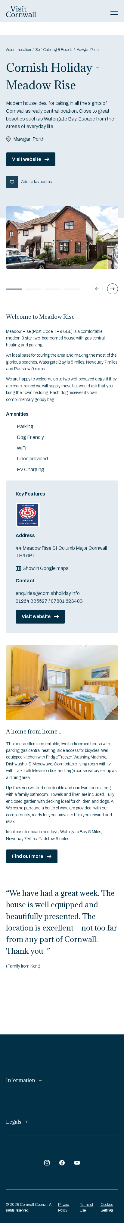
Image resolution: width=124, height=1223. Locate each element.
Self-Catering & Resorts (53, 50)
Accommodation (18, 50)
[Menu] (114, 12)
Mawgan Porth (87, 50)
